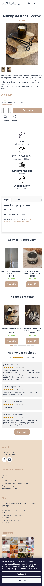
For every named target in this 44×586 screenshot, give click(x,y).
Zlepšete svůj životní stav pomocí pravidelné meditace (18, 504)
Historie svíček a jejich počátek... (14, 510)
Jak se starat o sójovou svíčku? (13, 515)
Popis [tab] (6, 200)
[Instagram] (9, 459)
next (41, 255)
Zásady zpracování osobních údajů (15, 483)
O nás (4, 478)
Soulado (22, 20)
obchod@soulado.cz (9, 453)
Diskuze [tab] (17, 200)
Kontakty (5, 475)
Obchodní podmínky (9, 481)
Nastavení (21, 574)
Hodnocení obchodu (22, 352)
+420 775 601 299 (8, 455)
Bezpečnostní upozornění (11, 486)
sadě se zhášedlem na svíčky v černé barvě (17, 220)
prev (2, 255)
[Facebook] (4, 459)
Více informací (33, 568)
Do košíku (29, 110)
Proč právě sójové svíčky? (11, 521)
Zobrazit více (22, 432)
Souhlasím (21, 581)
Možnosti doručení (8, 105)
